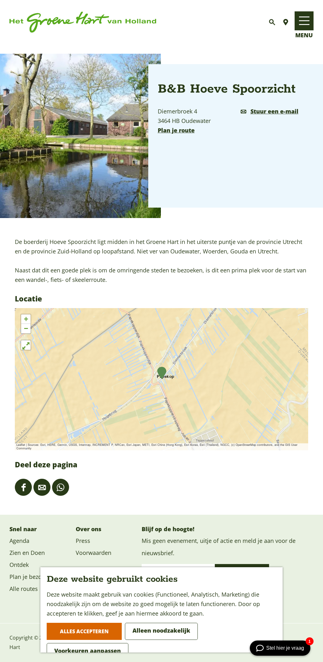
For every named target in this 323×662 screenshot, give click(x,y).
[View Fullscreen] (26, 345)
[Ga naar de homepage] (82, 22)
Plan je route (176, 130)
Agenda (19, 540)
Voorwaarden (93, 552)
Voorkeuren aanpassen (87, 650)
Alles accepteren (84, 631)
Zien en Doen (27, 552)
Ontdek (19, 564)
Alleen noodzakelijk (161, 630)
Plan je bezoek (28, 576)
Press (83, 540)
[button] (161, 373)
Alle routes (23, 588)
